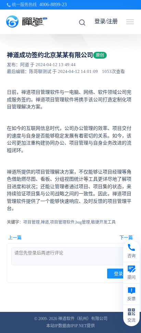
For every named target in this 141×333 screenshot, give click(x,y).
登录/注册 (106, 21)
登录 (118, 273)
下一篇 (126, 237)
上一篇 (15, 237)
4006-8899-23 (53, 4)
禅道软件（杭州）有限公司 (82, 318)
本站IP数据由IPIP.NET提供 (70, 325)
